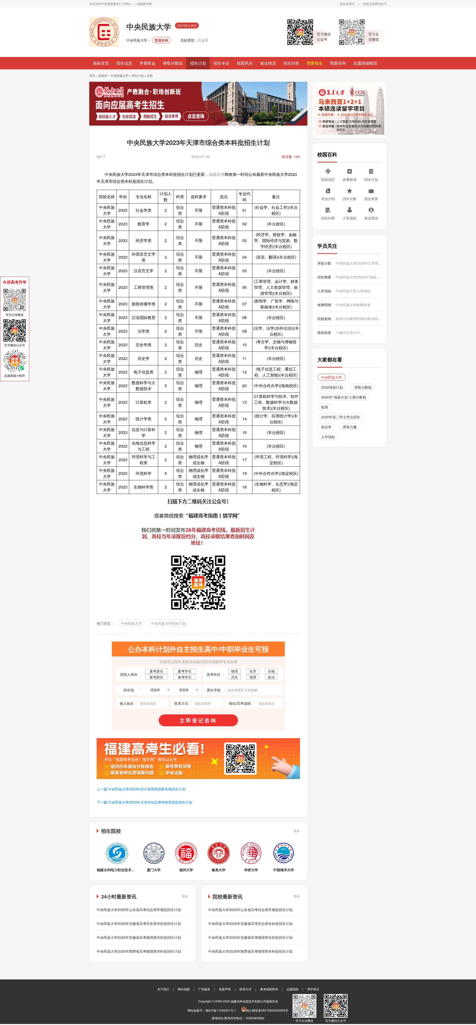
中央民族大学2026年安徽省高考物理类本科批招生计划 (139, 937)
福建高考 (217, 174)
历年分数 (350, 198)
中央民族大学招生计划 (168, 623)
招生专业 (221, 63)
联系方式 (245, 989)
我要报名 (315, 63)
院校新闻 (324, 318)
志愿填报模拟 (365, 63)
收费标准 (350, 179)
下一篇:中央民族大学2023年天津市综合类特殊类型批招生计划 (144, 802)
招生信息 (124, 63)
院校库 (102, 75)
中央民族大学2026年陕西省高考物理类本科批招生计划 (139, 951)
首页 (92, 75)
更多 (296, 831)
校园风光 (245, 63)
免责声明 (225, 989)
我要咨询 (338, 63)
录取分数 (324, 263)
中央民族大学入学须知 (353, 290)
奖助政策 (324, 332)
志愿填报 (292, 989)
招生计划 (198, 63)
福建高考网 (144, 3)
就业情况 (268, 63)
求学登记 (313, 989)
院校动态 (328, 179)
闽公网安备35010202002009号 (267, 1010)
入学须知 (350, 218)
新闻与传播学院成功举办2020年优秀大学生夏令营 (359, 318)
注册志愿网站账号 (375, 3)
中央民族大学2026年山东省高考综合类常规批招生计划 (139, 909)
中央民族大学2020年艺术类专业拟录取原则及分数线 (359, 263)
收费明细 (324, 304)
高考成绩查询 (269, 989)
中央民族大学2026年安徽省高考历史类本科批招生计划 (139, 923)
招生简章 (371, 198)
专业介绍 (328, 198)
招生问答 (291, 63)
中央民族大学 (119, 75)
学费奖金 (147, 63)
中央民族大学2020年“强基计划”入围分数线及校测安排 (359, 276)
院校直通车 (347, 3)
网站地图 (184, 989)
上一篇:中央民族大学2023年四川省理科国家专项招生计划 (141, 788)
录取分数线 (173, 63)
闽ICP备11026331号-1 (221, 1010)
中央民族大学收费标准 (353, 304)
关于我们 (163, 989)
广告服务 (204, 989)
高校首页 (101, 63)
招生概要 (324, 276)
